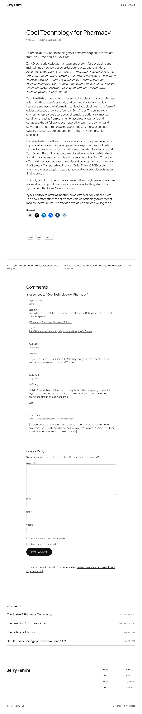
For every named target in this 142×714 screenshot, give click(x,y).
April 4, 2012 (34, 344)
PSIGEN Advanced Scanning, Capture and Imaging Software (60, 331)
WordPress (130, 705)
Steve (31, 303)
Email (29, 511)
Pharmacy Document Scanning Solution (51, 322)
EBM (39, 237)
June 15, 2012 (34, 415)
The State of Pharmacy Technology (29, 614)
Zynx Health (40, 57)
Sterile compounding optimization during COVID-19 (40, 641)
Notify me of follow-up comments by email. (47, 538)
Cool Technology (55, 39)
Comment (31, 463)
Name (29, 498)
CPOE (30, 237)
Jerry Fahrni (14, 5)
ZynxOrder (63, 57)
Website (29, 524)
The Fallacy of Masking (21, 632)
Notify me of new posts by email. (43, 544)
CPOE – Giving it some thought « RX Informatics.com (51, 418)
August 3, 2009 (35, 300)
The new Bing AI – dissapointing (27, 623)
